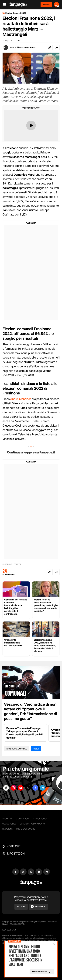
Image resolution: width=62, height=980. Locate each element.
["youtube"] (21, 788)
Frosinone (7, 564)
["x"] (28, 788)
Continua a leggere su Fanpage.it (31, 452)
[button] (56, 47)
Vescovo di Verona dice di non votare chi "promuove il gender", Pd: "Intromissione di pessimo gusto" (30, 711)
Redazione (7, 829)
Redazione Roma (26, 47)
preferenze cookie (25, 829)
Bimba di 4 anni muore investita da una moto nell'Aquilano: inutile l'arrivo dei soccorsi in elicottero (25, 956)
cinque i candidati (21, 399)
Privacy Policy (40, 819)
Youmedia (7, 819)
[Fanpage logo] (18, 4)
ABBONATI (46, 4)
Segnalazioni (22, 819)
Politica (17, 564)
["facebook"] (35, 788)
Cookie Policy (9, 824)
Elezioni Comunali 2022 (15, 13)
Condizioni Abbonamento (32, 824)
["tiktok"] (6, 788)
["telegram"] (42, 788)
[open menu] (3, 4)
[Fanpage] (31, 882)
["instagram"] (13, 788)
